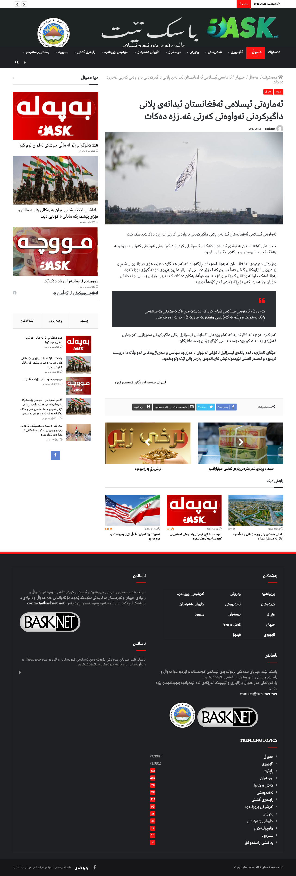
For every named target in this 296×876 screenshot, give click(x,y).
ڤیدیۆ (237, 634)
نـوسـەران (174, 52)
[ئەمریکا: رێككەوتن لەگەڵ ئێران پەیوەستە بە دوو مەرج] (132, 510)
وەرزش (194, 52)
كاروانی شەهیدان (148, 52)
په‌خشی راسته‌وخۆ (37, 52)
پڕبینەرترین (55, 321)
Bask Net (270, 128)
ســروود (63, 52)
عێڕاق (271, 614)
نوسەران (234, 614)
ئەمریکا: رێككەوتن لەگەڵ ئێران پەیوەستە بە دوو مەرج (135, 536)
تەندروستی (215, 52)
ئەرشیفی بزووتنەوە (190, 594)
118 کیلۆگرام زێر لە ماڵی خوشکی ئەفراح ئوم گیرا (58, 145)
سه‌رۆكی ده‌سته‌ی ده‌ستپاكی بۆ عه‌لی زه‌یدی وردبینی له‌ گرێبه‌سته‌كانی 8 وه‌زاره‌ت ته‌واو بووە (41, 430)
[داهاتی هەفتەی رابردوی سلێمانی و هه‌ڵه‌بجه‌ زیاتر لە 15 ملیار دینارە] (255, 510)
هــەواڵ (257, 52)
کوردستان (268, 604)
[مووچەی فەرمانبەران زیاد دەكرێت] (55, 251)
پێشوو (84, 321)
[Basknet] (240, 28)
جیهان (240, 77)
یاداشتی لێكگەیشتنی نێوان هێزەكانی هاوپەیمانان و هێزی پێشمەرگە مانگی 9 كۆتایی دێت (58, 213)
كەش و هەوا (263, 785)
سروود (199, 614)
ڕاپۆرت (268, 771)
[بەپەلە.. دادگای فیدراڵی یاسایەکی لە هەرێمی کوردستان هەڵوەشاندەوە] (194, 510)
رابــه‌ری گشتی (86, 52)
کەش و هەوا (232, 624)
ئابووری (269, 634)
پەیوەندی (81, 867)
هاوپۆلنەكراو (263, 828)
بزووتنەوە (268, 594)
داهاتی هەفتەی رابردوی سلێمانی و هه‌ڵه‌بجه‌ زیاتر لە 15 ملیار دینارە (258, 536)
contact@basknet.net (258, 694)
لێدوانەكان (27, 321)
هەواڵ (253, 77)
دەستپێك (274, 52)
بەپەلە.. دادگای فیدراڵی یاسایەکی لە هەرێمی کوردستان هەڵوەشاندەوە (196, 536)
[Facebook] (25, 63)
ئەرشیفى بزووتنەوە (116, 52)
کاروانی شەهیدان (191, 604)
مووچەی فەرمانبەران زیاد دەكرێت (71, 281)
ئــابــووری (237, 52)
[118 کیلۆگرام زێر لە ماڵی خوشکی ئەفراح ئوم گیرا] (55, 116)
